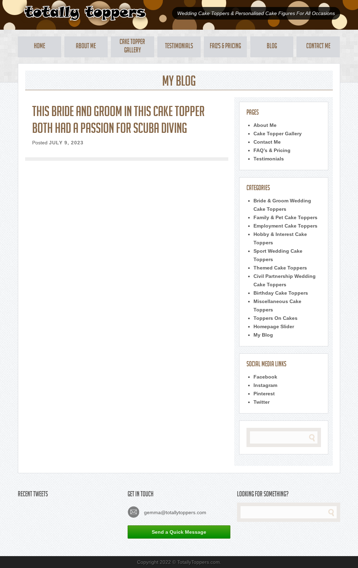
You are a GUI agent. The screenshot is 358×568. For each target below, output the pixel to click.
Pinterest (264, 393)
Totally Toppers (85, 13)
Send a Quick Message (179, 532)
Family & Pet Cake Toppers (285, 217)
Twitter (261, 402)
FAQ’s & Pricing (272, 150)
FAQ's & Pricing (225, 47)
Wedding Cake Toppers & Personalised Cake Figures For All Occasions (256, 13)
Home (39, 47)
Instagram (265, 385)
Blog (272, 47)
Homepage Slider (273, 326)
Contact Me (318, 47)
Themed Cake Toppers (280, 268)
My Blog (263, 335)
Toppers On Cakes (275, 318)
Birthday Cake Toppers (280, 293)
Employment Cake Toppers (285, 226)
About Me (86, 47)
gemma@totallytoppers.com (174, 512)
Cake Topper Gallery (132, 46)
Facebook (265, 377)
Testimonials (179, 47)
